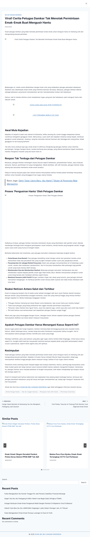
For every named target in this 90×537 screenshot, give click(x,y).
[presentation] (22, 436)
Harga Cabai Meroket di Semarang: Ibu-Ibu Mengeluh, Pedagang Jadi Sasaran (21, 404)
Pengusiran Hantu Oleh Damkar (49, 392)
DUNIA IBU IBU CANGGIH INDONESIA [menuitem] (33, 387)
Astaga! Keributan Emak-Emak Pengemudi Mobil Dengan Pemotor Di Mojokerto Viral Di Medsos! (38, 503)
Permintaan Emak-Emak (67, 392)
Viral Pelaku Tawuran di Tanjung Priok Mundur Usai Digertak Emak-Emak (70, 404)
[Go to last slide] (5, 445)
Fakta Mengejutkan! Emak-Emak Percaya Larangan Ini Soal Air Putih (28, 513)
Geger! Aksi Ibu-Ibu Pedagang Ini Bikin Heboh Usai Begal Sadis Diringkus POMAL (33, 498)
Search (4, 479)
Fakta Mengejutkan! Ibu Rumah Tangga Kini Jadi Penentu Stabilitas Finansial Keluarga (34, 494)
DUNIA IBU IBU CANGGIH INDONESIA (48, 534)
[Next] (85, 445)
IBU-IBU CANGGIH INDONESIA (13, 15)
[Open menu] (86, 3)
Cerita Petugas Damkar (13, 392)
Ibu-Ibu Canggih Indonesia (30, 392)
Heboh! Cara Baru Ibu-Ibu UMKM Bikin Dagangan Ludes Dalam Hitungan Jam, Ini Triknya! (36, 508)
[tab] (41, 469)
